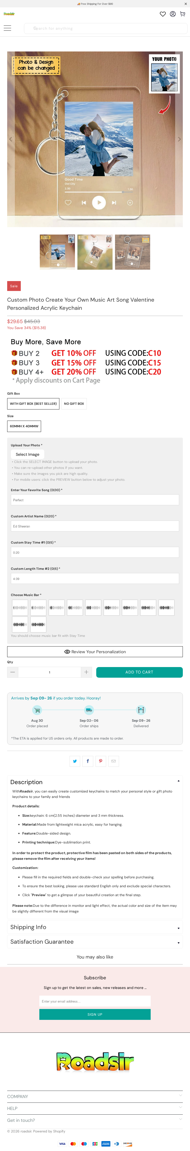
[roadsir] (9, 14)
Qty (10, 662)
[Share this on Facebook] (87, 761)
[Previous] (11, 139)
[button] (95, 445)
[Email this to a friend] (113, 761)
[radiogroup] (95, 616)
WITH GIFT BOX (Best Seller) (33, 404)
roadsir (26, 1131)
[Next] (179, 139)
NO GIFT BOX (74, 404)
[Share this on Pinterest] (100, 761)
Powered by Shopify (49, 1131)
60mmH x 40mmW (24, 426)
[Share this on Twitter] (75, 761)
